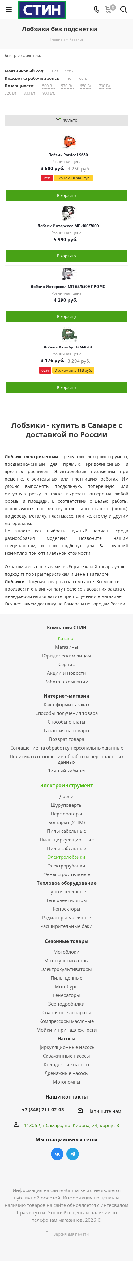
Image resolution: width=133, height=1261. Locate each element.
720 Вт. (11, 93)
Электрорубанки (66, 865)
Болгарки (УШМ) (66, 822)
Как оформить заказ (66, 704)
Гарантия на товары (66, 730)
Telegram (72, 1154)
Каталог (66, 638)
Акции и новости (66, 673)
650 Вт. (86, 85)
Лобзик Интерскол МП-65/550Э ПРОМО (68, 286)
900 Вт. (48, 93)
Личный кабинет (66, 770)
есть (69, 71)
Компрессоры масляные (66, 1021)
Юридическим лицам (66, 655)
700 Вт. (105, 85)
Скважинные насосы (66, 1056)
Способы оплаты (66, 722)
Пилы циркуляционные (67, 839)
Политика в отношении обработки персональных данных (67, 759)
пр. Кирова (77, 1125)
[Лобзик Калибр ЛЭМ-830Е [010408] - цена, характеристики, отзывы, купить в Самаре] (69, 334)
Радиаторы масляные (66, 917)
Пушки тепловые (66, 891)
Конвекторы (66, 909)
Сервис (66, 664)
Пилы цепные (66, 978)
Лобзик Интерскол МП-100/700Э (68, 226)
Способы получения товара (66, 713)
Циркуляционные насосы (66, 1047)
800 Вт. (30, 93)
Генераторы (66, 995)
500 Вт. (48, 85)
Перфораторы (66, 813)
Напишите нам (104, 1111)
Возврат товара (66, 739)
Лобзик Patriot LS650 (68, 154)
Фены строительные (66, 874)
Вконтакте (57, 1154)
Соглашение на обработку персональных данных (66, 748)
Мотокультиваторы (66, 960)
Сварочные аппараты (66, 1012)
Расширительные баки (66, 926)
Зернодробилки (66, 1004)
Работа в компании (66, 681)
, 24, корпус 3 (104, 1125)
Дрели (66, 796)
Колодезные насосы (66, 1064)
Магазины (66, 647)
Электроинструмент (66, 785)
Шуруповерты (67, 805)
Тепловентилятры (66, 900)
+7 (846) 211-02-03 (43, 1109)
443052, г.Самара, (44, 1125)
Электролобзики (66, 857)
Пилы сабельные (66, 831)
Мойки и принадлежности (66, 1030)
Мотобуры (67, 986)
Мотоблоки (66, 952)
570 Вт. (67, 85)
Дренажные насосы (67, 1073)
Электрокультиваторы (66, 969)
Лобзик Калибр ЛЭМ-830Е (68, 347)
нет (55, 71)
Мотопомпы (66, 1082)
